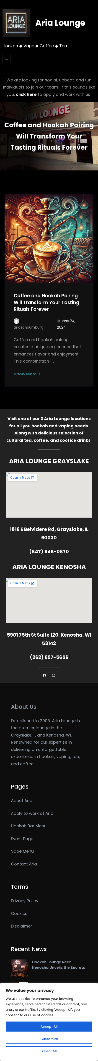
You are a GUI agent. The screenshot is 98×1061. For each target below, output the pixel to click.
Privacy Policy (24, 901)
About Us (23, 707)
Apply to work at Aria (32, 813)
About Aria (21, 800)
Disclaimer (21, 926)
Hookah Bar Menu (28, 826)
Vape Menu (22, 851)
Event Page (22, 838)
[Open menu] (7, 59)
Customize (49, 1039)
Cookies (19, 913)
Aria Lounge (60, 23)
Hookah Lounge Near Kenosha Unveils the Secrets (58, 964)
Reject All (49, 1051)
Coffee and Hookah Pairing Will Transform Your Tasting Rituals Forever (46, 302)
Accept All (49, 1026)
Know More (25, 374)
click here (26, 94)
